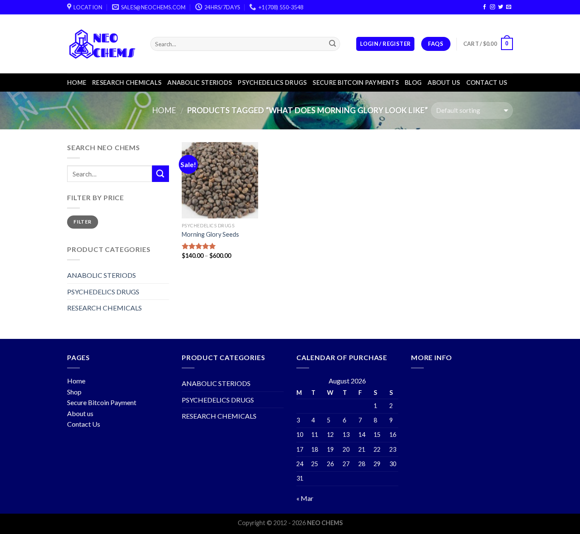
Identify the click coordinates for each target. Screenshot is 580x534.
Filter (82, 221)
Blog (413, 82)
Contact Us (83, 424)
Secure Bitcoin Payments (356, 82)
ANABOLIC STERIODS (199, 82)
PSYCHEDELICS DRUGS (272, 82)
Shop (74, 392)
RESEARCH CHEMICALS (126, 82)
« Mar (304, 498)
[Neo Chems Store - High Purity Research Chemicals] (102, 44)
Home (76, 82)
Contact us (486, 82)
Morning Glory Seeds (210, 234)
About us (444, 82)
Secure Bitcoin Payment (101, 402)
